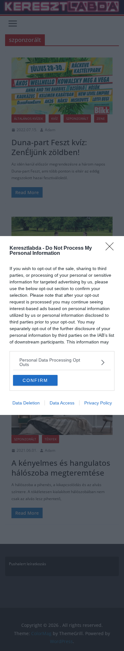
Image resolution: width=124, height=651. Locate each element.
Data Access (62, 402)
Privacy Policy (98, 402)
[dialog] (62, 325)
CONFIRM (35, 380)
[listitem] (62, 362)
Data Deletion (26, 402)
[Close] (112, 248)
